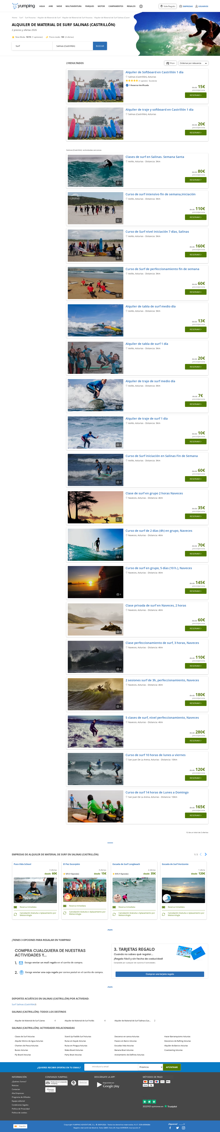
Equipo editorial (18, 1101)
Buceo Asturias (21, 1050)
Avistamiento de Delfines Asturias (129, 1054)
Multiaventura (73, 6)
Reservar (195, 95)
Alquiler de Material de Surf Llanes (30, 1020)
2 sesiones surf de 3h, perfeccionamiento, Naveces (162, 680)
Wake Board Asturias (74, 1050)
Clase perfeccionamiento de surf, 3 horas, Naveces (162, 643)
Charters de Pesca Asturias (26, 1045)
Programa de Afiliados (21, 1097)
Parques (89, 6)
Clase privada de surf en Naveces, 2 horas (156, 605)
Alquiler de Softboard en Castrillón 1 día (154, 72)
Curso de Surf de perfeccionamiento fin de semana (162, 269)
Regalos (131, 6)
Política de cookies (19, 1112)
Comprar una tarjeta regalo (160, 974)
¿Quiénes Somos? (19, 1081)
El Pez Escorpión (71, 864)
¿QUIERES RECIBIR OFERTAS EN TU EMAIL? (59, 1067)
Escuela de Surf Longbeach (126, 864)
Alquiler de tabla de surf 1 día (147, 344)
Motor (101, 6)
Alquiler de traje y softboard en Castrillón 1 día (160, 110)
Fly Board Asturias (23, 1054)
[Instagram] (183, 1128)
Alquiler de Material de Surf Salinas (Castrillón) (132, 1020)
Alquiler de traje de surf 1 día (147, 418)
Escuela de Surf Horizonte (175, 864)
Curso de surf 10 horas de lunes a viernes (156, 755)
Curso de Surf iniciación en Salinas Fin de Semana (162, 456)
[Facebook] (170, 1128)
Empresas (188, 6)
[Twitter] (177, 1128)
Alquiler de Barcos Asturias (176, 1045)
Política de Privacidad (20, 1108)
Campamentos (115, 6)
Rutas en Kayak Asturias (75, 1041)
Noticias (15, 1085)
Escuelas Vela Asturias (124, 1045)
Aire (51, 6)
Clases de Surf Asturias (25, 1036)
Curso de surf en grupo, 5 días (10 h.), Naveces (159, 568)
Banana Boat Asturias (123, 1050)
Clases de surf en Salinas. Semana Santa (155, 157)
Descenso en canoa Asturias (126, 1036)
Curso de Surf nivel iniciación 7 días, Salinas (157, 232)
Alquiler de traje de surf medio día (150, 381)
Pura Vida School (22, 864)
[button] (205, 854)
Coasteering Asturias (173, 1050)
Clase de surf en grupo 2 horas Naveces (154, 493)
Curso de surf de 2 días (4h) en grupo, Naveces (159, 531)
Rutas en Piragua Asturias (76, 1045)
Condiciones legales (20, 1105)
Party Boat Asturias (73, 1054)
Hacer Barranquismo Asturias (177, 1036)
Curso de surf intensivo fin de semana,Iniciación (161, 194)
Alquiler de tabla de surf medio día (151, 306)
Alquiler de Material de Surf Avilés (79, 1020)
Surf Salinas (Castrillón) (23, 1004)
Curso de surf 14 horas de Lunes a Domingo (157, 792)
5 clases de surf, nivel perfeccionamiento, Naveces (162, 718)
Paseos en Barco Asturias (125, 1041)
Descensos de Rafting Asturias (177, 1041)
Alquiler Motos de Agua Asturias (29, 1041)
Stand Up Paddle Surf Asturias (78, 1036)
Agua (42, 6)
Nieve (59, 6)
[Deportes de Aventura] (23, 6)
